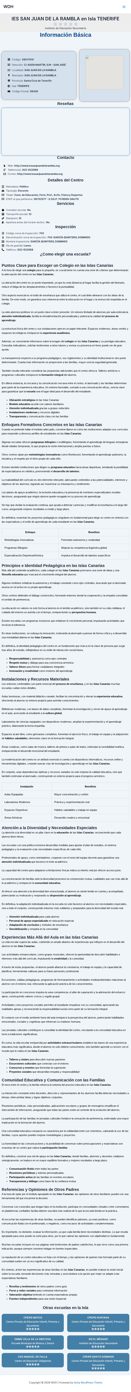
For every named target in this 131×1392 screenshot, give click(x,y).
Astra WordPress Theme (88, 1382)
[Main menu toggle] (124, 6)
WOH (8, 6)
